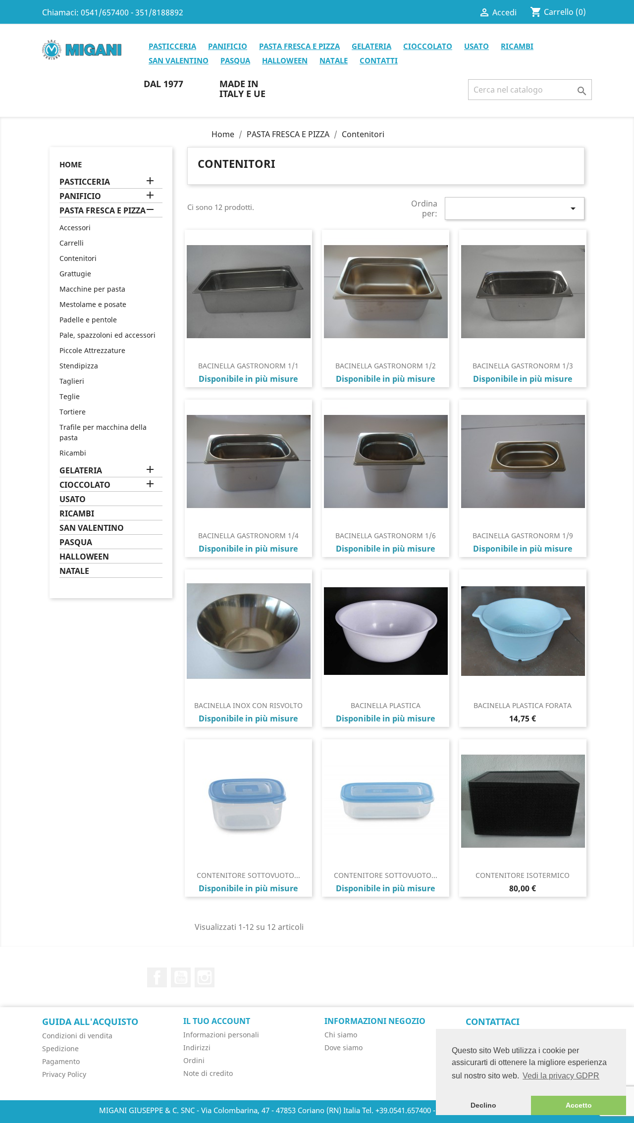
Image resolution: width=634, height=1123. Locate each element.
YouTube (181, 977)
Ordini (194, 1060)
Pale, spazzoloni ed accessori (107, 335)
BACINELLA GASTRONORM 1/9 (523, 535)
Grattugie (75, 273)
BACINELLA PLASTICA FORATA (523, 705)
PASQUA (235, 60)
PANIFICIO (227, 46)
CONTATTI (379, 60)
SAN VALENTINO (179, 60)
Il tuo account (216, 1021)
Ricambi (72, 453)
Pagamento (61, 1061)
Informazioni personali (221, 1034)
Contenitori (78, 258)
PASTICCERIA (172, 46)
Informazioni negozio (374, 1021)
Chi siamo (340, 1034)
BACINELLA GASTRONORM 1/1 (248, 365)
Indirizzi (197, 1047)
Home (70, 164)
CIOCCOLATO (427, 46)
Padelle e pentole (88, 319)
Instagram (204, 977)
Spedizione (60, 1048)
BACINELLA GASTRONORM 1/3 (523, 365)
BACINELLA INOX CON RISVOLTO (248, 705)
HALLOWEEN (285, 60)
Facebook (157, 977)
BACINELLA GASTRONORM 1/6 (385, 535)
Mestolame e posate (92, 304)
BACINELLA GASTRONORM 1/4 (248, 535)
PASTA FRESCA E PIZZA (299, 46)
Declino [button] (483, 1105)
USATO (476, 46)
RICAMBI (517, 46)
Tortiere (72, 411)
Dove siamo (343, 1047)
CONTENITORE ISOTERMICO (523, 875)
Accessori (75, 227)
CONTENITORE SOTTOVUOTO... (248, 875)
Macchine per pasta (92, 289)
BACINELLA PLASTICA (386, 705)
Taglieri (71, 381)
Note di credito (208, 1073)
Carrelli (71, 243)
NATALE (333, 60)
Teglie (69, 396)
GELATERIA (371, 46)
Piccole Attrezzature (92, 350)
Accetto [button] (579, 1105)
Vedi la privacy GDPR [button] (561, 1076)
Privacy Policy (64, 1074)
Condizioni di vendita (77, 1035)
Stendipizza (78, 365)
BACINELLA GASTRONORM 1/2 (385, 365)
